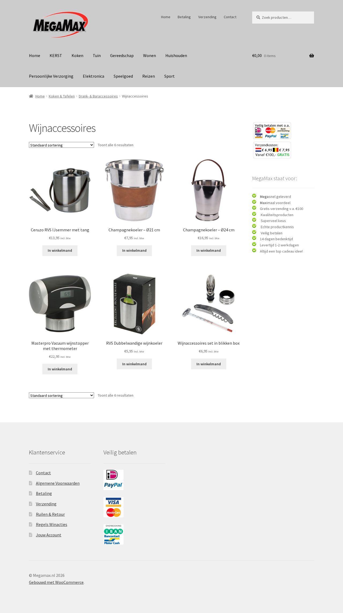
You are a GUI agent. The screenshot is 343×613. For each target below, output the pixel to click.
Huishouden (176, 55)
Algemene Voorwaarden (58, 483)
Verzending (207, 16)
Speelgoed (123, 76)
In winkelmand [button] (60, 250)
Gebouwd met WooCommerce (56, 582)
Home (165, 16)
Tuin (97, 55)
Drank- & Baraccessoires (98, 96)
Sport (169, 76)
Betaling (184, 16)
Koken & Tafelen (62, 96)
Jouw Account (48, 534)
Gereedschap (122, 55)
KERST (56, 55)
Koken (77, 55)
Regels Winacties (51, 524)
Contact (230, 16)
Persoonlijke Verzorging (51, 76)
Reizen (148, 76)
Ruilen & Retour (50, 514)
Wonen (149, 55)
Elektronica (93, 76)
